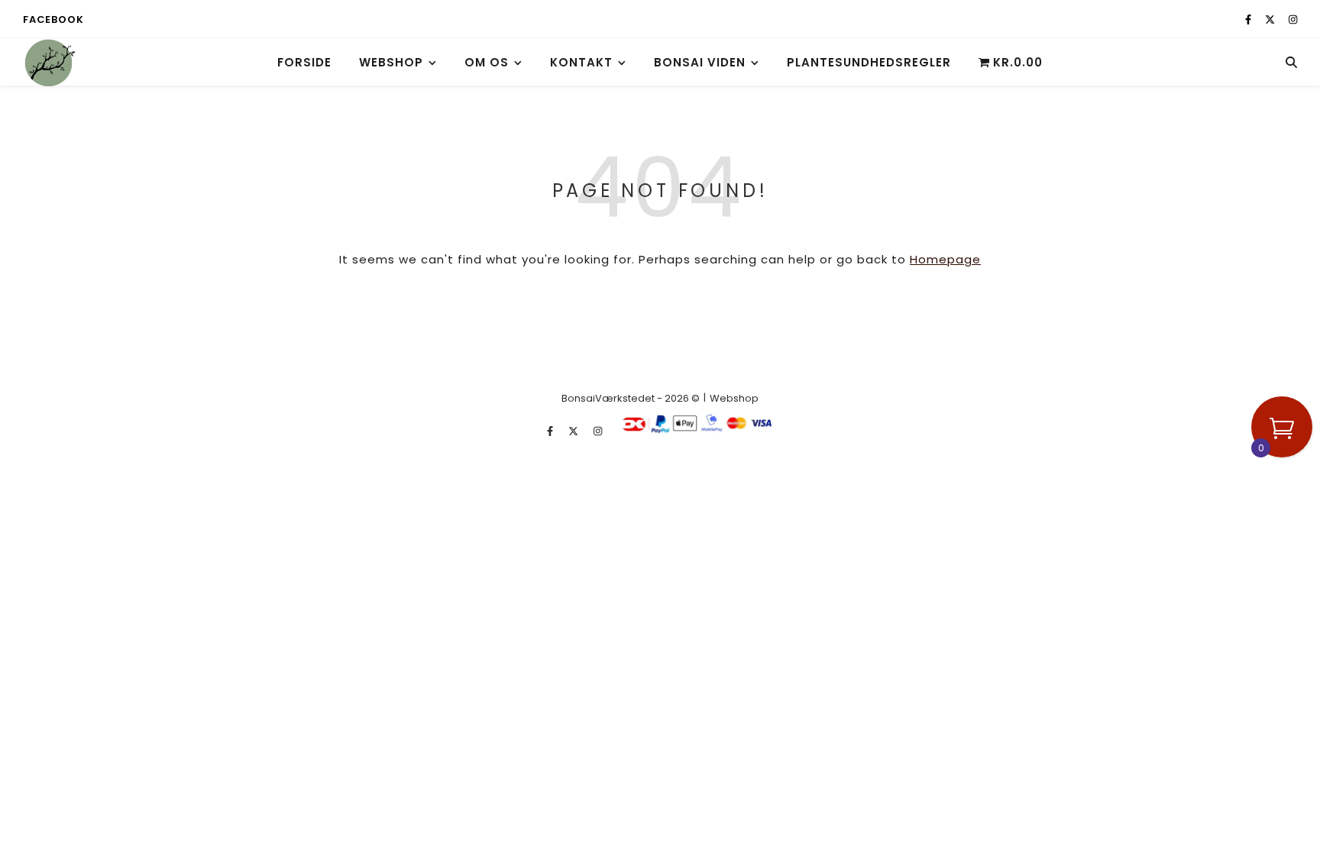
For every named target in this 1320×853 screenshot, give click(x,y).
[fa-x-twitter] (1271, 19)
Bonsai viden (700, 62)
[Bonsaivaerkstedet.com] (49, 62)
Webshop (391, 62)
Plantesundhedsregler (869, 62)
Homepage (945, 259)
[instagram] (1293, 19)
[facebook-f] (1249, 19)
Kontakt (581, 62)
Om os (486, 62)
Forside (304, 62)
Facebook (53, 19)
